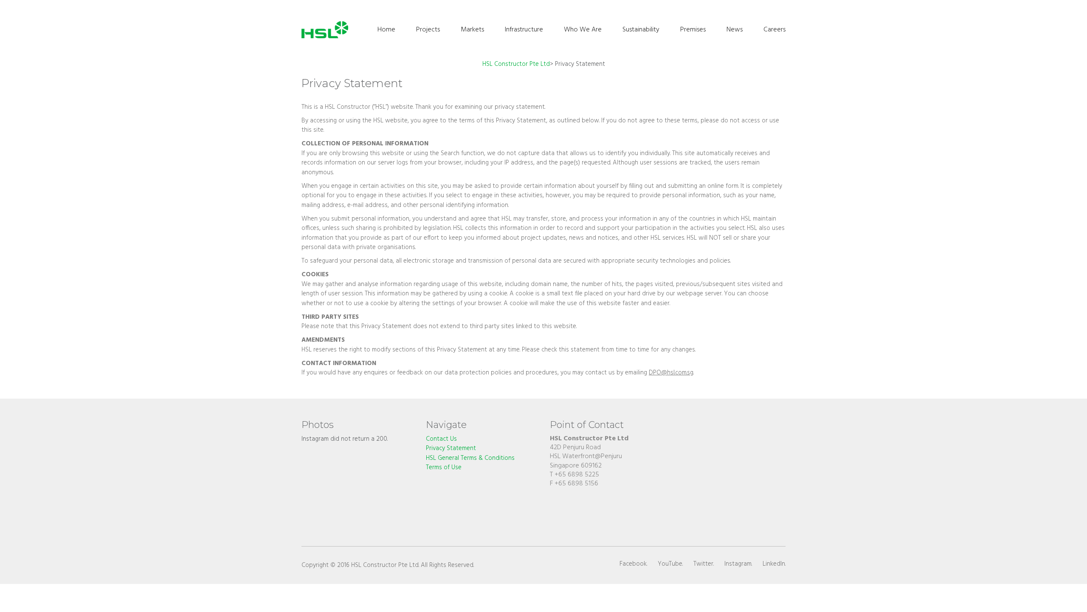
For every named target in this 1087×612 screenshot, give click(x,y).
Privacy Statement (451, 448)
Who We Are (583, 30)
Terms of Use (444, 468)
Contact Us (441, 439)
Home (386, 30)
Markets (472, 30)
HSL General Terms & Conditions (470, 458)
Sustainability (640, 30)
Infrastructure (524, 30)
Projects (428, 30)
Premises (693, 30)
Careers (774, 30)
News (735, 30)
